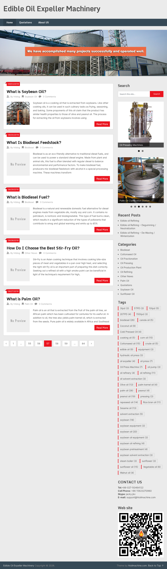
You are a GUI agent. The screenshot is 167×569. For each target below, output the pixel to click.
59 (66, 343)
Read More (102, 124)
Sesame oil (128, 408)
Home (10, 22)
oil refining (147, 372)
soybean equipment (132, 425)
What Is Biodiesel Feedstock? (34, 142)
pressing (146, 396)
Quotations (25, 22)
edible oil (126, 349)
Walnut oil (127, 472)
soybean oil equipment (134, 437)
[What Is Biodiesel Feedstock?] (18, 164)
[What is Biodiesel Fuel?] (18, 218)
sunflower (149, 461)
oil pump (154, 367)
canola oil (146, 320)
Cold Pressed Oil (130, 331)
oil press (146, 361)
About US (43, 22)
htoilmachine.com (137, 565)
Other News (31, 253)
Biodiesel (29, 147)
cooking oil (127, 337)
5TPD (139, 308)
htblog (17, 96)
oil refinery (127, 372)
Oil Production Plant (130, 267)
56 (38, 343)
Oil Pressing (126, 263)
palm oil (126, 390)
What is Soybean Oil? (26, 91)
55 (29, 343)
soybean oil (128, 431)
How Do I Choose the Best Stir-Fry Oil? (43, 248)
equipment (145, 349)
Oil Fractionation (129, 258)
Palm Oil (29, 304)
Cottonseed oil (130, 343)
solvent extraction (131, 414)
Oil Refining (126, 271)
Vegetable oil (152, 466)
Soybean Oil (31, 96)
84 (83, 343)
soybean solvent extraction (136, 455)
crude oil (151, 343)
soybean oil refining (132, 443)
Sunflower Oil (127, 293)
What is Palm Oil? (23, 299)
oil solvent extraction (133, 378)
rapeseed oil (129, 402)
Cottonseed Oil (128, 254)
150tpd (142, 314)
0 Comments (49, 96)
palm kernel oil (147, 384)
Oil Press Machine (131, 367)
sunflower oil (129, 466)
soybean (127, 419)
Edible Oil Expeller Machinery (51, 8)
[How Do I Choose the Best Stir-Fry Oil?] (18, 269)
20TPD (125, 314)
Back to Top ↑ (156, 565)
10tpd (154, 308)
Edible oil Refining (129, 220)
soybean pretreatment (134, 449)
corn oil (146, 337)
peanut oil (127, 396)
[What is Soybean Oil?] (18, 113)
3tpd (124, 308)
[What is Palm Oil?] (18, 320)
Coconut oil (128, 325)
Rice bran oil (152, 402)
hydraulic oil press (131, 355)
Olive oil (126, 384)
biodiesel (127, 320)
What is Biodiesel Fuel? (28, 197)
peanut (144, 390)
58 (56, 343)
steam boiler (128, 461)
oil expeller (127, 361)
